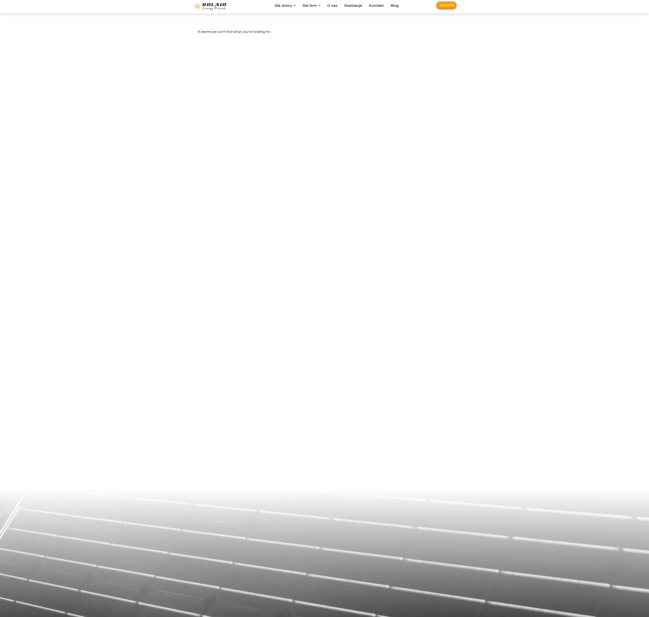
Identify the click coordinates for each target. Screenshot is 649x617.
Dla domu (283, 6)
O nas (332, 6)
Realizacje (353, 6)
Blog (395, 6)
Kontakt (376, 6)
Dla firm (310, 6)
